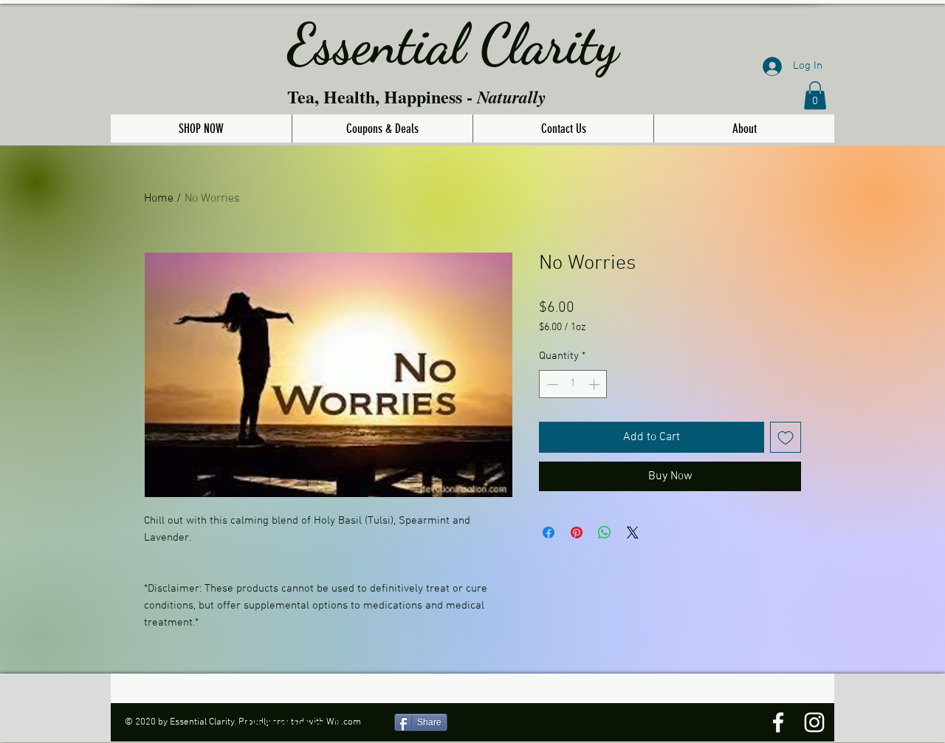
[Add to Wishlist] (785, 437)
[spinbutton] (573, 384)
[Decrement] (551, 384)
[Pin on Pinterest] (576, 532)
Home (158, 198)
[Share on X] (633, 532)
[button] (815, 95)
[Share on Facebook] (548, 532)
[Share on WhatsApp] (605, 532)
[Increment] (595, 384)
